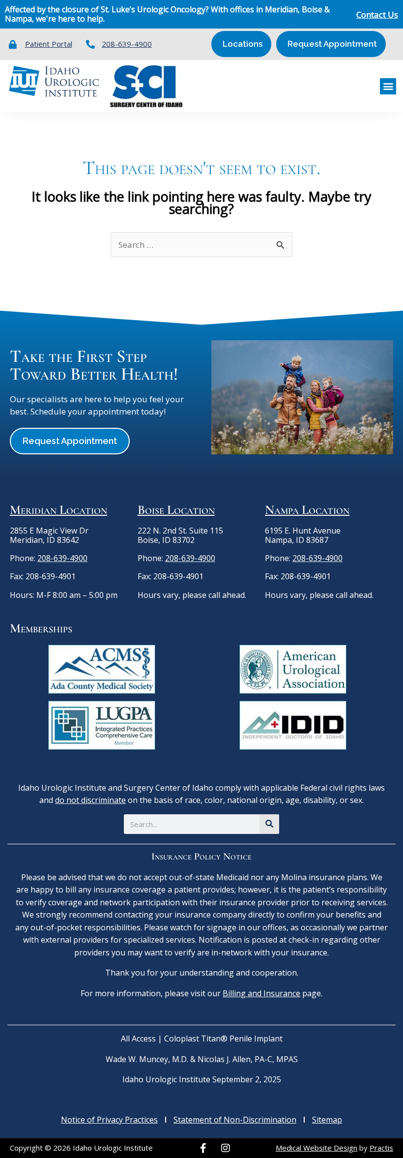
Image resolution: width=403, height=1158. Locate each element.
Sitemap (327, 1119)
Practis (381, 1148)
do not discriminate (90, 800)
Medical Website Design (316, 1148)
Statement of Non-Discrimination (234, 1119)
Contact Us (377, 14)
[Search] (269, 824)
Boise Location (176, 509)
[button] (388, 86)
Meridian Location (58, 509)
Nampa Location (307, 509)
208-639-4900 (62, 558)
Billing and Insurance (261, 993)
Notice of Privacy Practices (109, 1119)
